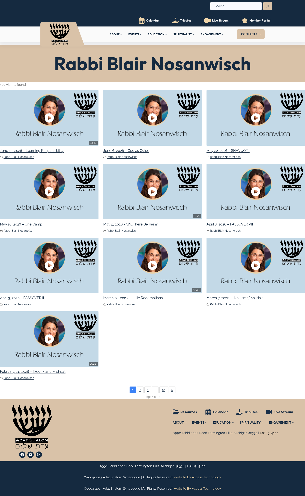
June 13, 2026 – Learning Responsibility (32, 150)
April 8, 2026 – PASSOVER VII (230, 224)
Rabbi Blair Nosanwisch (19, 157)
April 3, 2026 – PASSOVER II (22, 298)
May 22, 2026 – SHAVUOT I (228, 150)
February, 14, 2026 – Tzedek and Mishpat (32, 371)
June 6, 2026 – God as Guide (126, 150)
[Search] (267, 6)
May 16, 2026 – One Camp (21, 224)
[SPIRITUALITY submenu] (194, 34)
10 (163, 390)
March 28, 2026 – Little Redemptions (133, 298)
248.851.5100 (196, 466)
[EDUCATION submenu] (166, 34)
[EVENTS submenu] (141, 34)
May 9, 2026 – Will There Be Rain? (130, 224)
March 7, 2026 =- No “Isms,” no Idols (235, 298)
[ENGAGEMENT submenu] (222, 34)
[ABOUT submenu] (121, 34)
